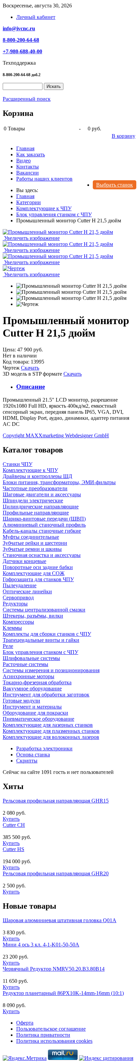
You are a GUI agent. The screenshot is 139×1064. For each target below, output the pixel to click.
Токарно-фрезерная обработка (37, 682)
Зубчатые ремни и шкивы (32, 549)
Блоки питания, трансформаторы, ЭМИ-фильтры (59, 482)
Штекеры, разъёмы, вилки (33, 616)
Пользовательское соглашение (51, 1029)
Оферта (24, 1023)
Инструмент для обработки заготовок (46, 694)
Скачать (30, 368)
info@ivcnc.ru (19, 28)
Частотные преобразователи (35, 488)
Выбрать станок (114, 185)
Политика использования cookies (54, 1041)
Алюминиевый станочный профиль (44, 525)
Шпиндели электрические (33, 500)
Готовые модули (21, 700)
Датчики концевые (24, 561)
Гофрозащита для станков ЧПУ (38, 579)
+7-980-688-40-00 (22, 51)
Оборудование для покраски (35, 713)
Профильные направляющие (36, 512)
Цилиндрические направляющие (41, 506)
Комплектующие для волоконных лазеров (51, 737)
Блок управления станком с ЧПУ (40, 652)
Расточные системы (25, 664)
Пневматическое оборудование (38, 719)
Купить (11, 819)
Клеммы (12, 628)
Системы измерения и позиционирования (51, 670)
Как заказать (30, 154)
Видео (23, 160)
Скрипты (26, 760)
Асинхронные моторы (28, 676)
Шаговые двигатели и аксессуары (42, 494)
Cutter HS (13, 849)
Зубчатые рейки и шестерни (35, 543)
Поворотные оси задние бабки (38, 567)
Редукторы (15, 603)
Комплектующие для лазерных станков (48, 725)
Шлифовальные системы (31, 658)
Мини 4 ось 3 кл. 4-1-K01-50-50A (41, 944)
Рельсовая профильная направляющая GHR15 (56, 801)
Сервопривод (18, 597)
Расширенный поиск (27, 99)
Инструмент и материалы (32, 707)
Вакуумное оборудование (32, 688)
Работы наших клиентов (44, 179)
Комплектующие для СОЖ (33, 573)
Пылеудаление (19, 585)
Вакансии (27, 173)
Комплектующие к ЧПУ (30, 470)
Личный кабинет (35, 17)
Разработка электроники (44, 748)
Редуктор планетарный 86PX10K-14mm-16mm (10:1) (63, 993)
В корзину (123, 136)
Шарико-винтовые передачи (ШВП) (44, 519)
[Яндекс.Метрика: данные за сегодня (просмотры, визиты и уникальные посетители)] (25, 1058)
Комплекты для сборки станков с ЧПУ (47, 634)
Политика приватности (43, 1035)
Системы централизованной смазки (44, 610)
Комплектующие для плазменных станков (51, 731)
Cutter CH (14, 825)
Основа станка (33, 754)
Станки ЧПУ (17, 464)
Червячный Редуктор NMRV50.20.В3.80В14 (54, 969)
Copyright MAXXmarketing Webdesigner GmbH (56, 435)
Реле (8, 646)
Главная (25, 148)
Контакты (27, 166)
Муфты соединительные (31, 537)
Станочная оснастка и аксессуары (42, 555)
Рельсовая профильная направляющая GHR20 (56, 873)
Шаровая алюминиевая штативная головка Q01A (59, 920)
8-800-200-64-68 (21, 40)
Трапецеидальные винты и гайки (41, 640)
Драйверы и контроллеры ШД (37, 476)
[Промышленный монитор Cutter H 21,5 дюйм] (71, 286)
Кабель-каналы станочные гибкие (42, 531)
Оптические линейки (27, 591)
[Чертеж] (27, 304)
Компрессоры (18, 622)
